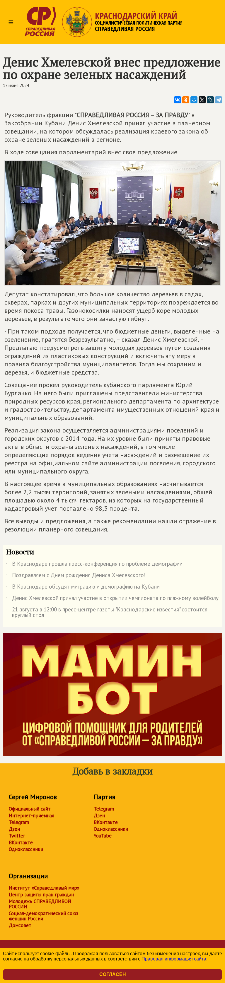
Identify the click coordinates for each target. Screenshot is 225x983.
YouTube (103, 835)
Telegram (19, 822)
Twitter (17, 835)
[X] (202, 99)
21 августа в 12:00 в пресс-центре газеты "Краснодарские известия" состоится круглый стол (106, 612)
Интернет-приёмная (31, 815)
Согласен (112, 974)
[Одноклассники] (185, 99)
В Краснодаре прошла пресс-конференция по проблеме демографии (94, 565)
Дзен (14, 829)
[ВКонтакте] (177, 99)
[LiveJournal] (210, 99)
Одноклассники (26, 849)
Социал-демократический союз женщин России (43, 916)
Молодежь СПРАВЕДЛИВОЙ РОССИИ (40, 904)
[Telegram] (218, 99)
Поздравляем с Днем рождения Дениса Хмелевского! (76, 576)
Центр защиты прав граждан (41, 894)
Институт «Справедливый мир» (44, 887)
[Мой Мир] (193, 99)
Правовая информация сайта (174, 958)
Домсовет (20, 925)
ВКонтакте (21, 842)
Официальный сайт (30, 808)
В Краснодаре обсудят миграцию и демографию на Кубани (83, 587)
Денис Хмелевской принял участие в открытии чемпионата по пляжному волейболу (112, 599)
